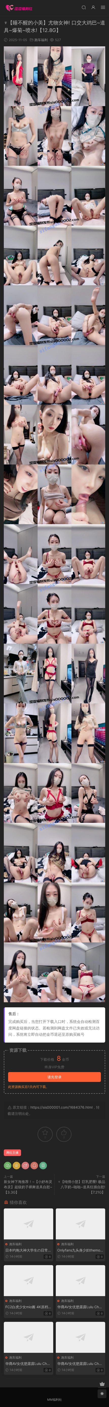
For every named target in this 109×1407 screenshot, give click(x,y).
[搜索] (83, 7)
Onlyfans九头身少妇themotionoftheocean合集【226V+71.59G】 (80, 1250)
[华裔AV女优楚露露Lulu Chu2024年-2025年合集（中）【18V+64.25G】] (28, 1337)
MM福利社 (54, 1399)
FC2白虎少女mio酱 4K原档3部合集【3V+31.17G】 (27, 1307)
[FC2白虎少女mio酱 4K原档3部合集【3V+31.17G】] (28, 1280)
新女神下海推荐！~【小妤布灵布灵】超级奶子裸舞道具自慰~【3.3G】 (28, 1186)
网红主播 (12, 1152)
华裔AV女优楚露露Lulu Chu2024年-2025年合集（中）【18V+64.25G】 (28, 1363)
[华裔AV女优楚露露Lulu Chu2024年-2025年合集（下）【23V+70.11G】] (80, 1337)
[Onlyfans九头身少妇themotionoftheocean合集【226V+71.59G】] (80, 1223)
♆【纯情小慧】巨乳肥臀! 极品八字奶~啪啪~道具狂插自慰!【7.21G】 (81, 1186)
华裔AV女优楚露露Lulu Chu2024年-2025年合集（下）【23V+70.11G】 (80, 1363)
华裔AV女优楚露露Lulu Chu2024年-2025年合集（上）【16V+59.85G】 (80, 1307)
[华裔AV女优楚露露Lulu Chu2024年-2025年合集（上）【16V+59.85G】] (80, 1280)
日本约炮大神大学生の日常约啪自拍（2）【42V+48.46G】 (28, 1250)
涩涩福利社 (19, 7)
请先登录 (54, 1077)
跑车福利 (41, 40)
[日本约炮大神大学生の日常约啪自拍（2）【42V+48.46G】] (28, 1223)
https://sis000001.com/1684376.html (61, 1107)
